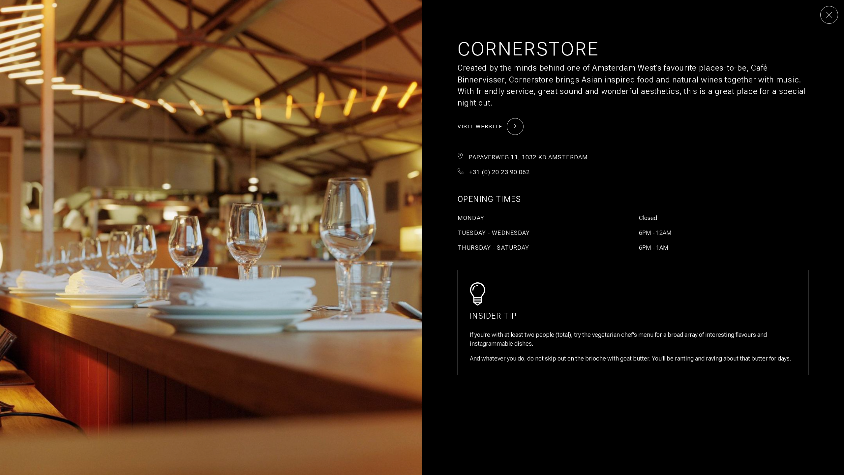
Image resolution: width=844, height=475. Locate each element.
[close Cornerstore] (829, 15)
